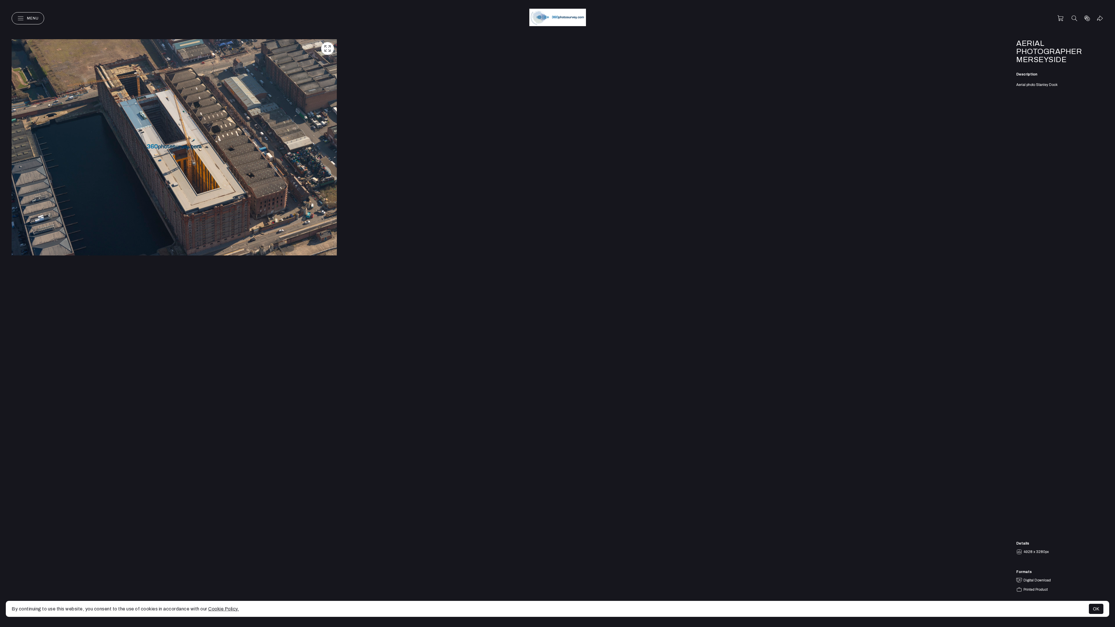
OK (1096, 608)
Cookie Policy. (223, 608)
